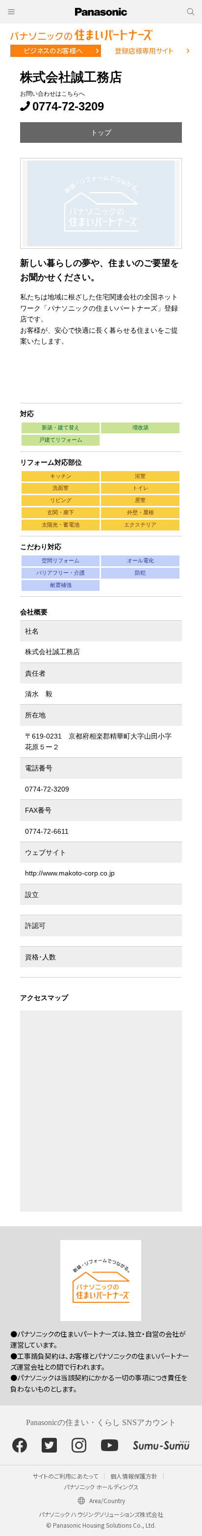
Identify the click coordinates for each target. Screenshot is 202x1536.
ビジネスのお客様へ (53, 50)
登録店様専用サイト (144, 50)
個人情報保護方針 (133, 1476)
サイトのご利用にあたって (65, 1476)
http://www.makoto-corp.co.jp (70, 873)
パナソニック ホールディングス (101, 1487)
